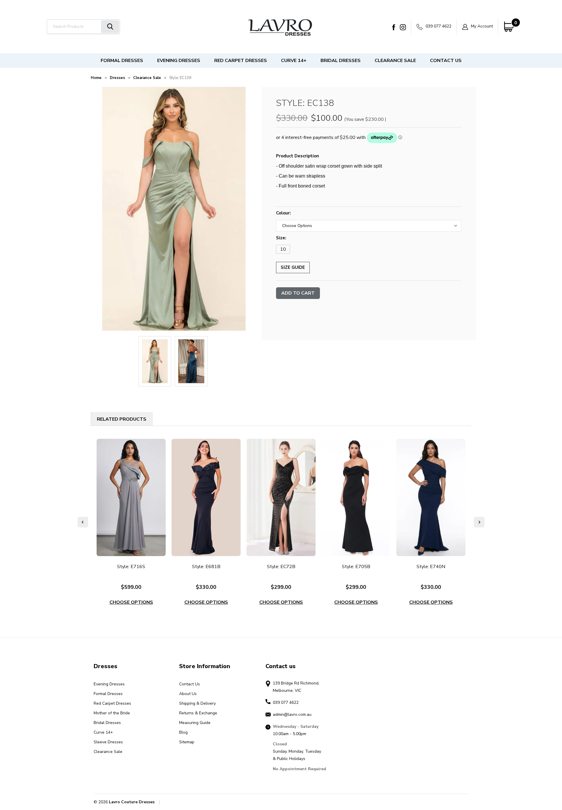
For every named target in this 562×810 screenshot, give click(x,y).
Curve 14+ (293, 60)
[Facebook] (394, 27)
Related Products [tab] (121, 419)
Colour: (283, 213)
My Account (481, 26)
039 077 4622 (437, 26)
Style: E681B (206, 566)
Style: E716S (131, 566)
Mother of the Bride (112, 713)
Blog (183, 732)
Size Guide (293, 267)
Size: (281, 238)
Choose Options (131, 602)
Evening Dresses (178, 60)
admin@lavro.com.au (292, 714)
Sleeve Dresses (108, 742)
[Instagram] (403, 27)
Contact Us (446, 60)
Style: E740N (431, 566)
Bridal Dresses (341, 60)
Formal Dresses (122, 60)
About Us (188, 694)
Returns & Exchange (198, 713)
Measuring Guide (194, 722)
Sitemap (186, 742)
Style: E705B (356, 566)
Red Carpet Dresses (240, 60)
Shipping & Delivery (197, 703)
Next (479, 522)
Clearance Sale (395, 60)
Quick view (131, 497)
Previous (83, 522)
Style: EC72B (281, 566)
